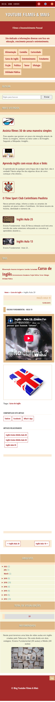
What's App (28, 418)
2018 (5, 582)
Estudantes (44, 58)
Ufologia (36, 65)
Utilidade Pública (12, 72)
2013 (5, 595)
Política (17, 65)
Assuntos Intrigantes (17, 269)
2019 (5, 578)
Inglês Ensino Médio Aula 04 (16, 440)
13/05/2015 (46, 303)
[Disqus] (27, 494)
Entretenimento (29, 58)
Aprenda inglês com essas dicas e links (25, 163)
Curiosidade (36, 52)
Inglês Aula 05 (11, 445)
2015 (5, 590)
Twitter (7, 418)
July (5, 569)
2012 (5, 599)
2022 (5, 566)
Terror (26, 65)
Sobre (10, 4)
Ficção (8, 65)
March (6, 573)
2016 (5, 586)
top (52, 678)
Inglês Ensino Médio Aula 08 (16, 435)
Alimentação (10, 52)
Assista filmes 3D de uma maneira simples (27, 131)
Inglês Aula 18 (41, 543)
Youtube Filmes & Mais (27, 14)
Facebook (17, 418)
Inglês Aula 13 (24, 241)
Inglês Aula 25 (24, 219)
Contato (16, 4)
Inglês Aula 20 (14, 543)
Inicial (4, 4)
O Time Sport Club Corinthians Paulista (25, 198)
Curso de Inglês (11, 58)
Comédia (23, 52)
